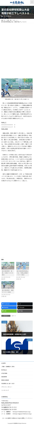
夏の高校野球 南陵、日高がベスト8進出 (7, 273)
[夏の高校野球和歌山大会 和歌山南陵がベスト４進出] (22, 265)
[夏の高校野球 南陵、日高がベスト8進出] (7, 265)
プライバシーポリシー (6, 387)
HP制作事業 (4, 373)
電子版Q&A (4, 370)
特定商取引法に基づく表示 (7, 383)
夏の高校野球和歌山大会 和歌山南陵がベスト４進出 (22, 273)
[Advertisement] (17, 39)
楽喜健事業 (4, 376)
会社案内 (3, 363)
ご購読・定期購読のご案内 (7, 366)
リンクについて (5, 390)
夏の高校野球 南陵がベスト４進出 (7, 291)
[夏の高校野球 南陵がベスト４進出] (7, 285)
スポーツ (13, 315)
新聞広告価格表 (5, 380)
